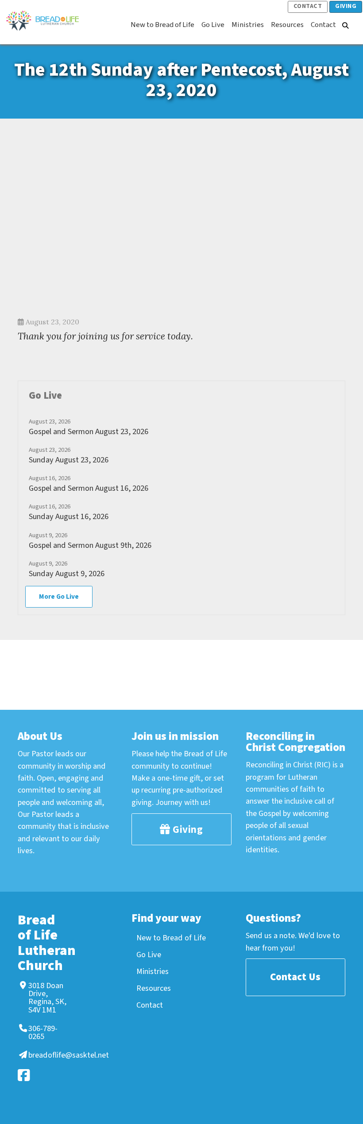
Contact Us (295, 977)
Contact (307, 6)
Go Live (148, 954)
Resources (153, 988)
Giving (345, 6)
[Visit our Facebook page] (41, 1075)
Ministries (152, 971)
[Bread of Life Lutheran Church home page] (47, 20)
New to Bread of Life (171, 937)
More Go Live (59, 596)
